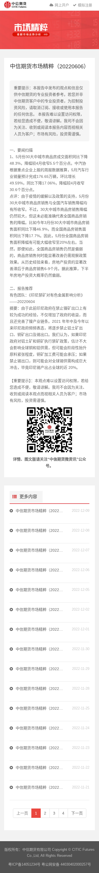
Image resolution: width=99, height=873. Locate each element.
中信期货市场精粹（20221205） (40, 590)
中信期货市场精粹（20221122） (40, 767)
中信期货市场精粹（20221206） (40, 570)
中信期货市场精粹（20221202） (40, 609)
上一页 (22, 813)
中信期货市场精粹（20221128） (40, 688)
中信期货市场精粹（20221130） (40, 649)
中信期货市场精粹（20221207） (40, 550)
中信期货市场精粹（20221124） (40, 728)
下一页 (77, 813)
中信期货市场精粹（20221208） (40, 530)
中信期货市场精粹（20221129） (40, 669)
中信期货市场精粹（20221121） (40, 787)
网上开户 (62, 5)
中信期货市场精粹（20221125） (40, 708)
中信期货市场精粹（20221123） (40, 748)
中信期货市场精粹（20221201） (40, 629)
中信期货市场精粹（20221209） (40, 511)
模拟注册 (85, 5)
